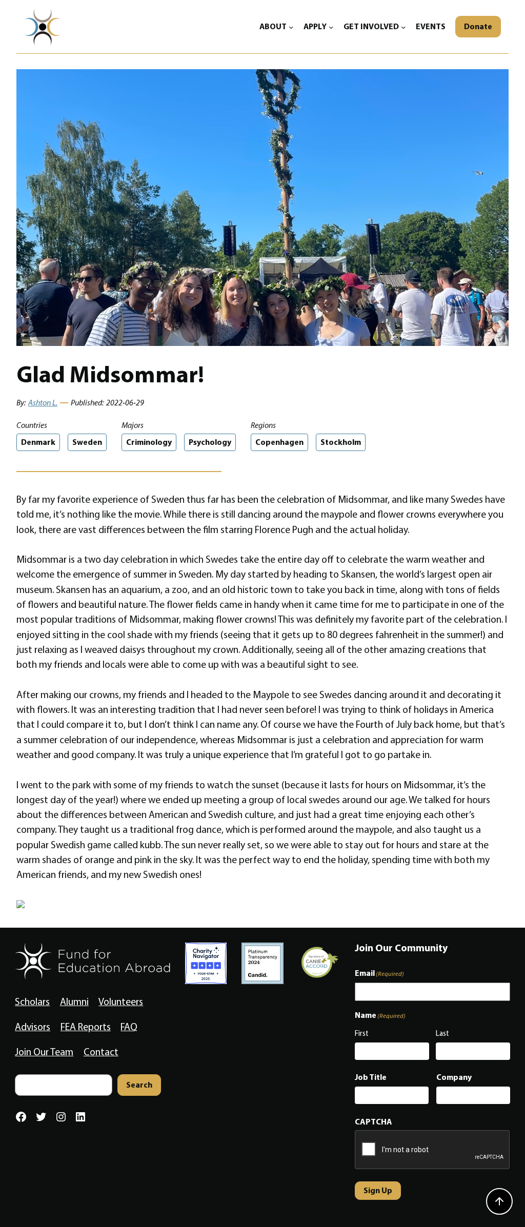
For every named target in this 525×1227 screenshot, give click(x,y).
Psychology (210, 442)
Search (139, 1084)
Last (442, 1033)
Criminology (149, 442)
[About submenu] (291, 26)
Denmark (38, 442)
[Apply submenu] (331, 26)
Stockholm (340, 442)
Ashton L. (42, 402)
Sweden (87, 442)
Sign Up (378, 1190)
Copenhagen (279, 442)
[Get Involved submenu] (403, 26)
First (362, 1033)
